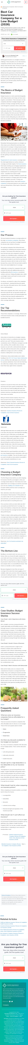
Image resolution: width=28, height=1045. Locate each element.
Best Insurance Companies (8, 6)
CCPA (20, 1016)
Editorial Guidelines (6, 895)
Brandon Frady (14, 55)
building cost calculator (14, 485)
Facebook (10, 1001)
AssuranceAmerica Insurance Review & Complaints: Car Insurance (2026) (13, 926)
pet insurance (4, 455)
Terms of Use (23, 51)
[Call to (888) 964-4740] (25, 2)
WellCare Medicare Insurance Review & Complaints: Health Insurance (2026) (13, 923)
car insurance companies (12, 240)
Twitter (12, 1001)
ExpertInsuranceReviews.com (11, 1013)
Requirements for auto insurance (9, 160)
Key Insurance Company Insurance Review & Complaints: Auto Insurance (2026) (11, 934)
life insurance (14, 272)
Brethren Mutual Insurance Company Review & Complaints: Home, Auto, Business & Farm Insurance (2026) (17, 837)
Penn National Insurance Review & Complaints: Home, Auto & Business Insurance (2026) (12, 930)
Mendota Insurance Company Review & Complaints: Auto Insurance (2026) (11, 844)
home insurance (22, 164)
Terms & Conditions (14, 1016)
